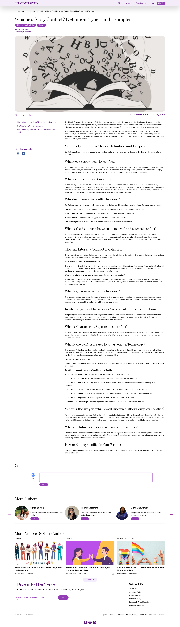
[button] (24, 114)
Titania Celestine (89, 508)
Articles (25, 11)
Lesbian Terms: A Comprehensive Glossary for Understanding (140, 569)
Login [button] (153, 3)
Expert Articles (141, 3)
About (112, 615)
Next (170, 513)
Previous (9, 513)
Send (43, 484)
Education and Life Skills (39, 11)
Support (162, 615)
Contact (120, 615)
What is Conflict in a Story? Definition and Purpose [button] (36, 122)
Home (17, 11)
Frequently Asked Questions (140, 602)
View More (90, 580)
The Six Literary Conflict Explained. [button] (30, 126)
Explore (104, 615)
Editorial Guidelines (136, 605)
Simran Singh (37, 508)
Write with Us (136, 584)
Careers (41, 25)
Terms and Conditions (147, 615)
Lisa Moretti (25, 29)
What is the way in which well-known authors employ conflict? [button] (37, 131)
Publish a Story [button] (135, 599)
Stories (129, 3)
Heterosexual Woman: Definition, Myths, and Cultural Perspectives (88, 569)
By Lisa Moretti (20, 573)
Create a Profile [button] (135, 592)
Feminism (18, 538)
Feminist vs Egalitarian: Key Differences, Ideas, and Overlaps (38, 569)
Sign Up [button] (161, 3)
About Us (133, 589)
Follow (34, 519)
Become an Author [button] (136, 595)
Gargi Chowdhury (139, 508)
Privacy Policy (131, 615)
